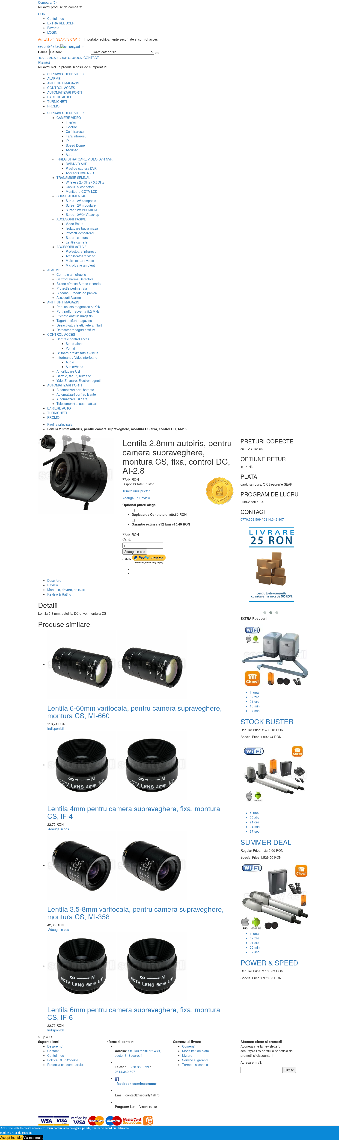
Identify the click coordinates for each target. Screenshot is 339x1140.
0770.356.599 (49, 57)
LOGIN (52, 32)
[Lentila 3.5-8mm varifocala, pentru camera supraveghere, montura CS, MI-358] (117, 865)
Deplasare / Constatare (159, 514)
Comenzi (188, 1046)
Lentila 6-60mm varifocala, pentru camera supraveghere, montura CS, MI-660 (134, 711)
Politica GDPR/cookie (62, 1060)
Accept (5, 1137)
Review (52, 585)
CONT (42, 14)
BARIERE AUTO (59, 97)
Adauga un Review (136, 498)
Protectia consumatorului (65, 1064)
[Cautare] (157, 53)
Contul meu (55, 18)
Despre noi (55, 1046)
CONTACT (91, 57)
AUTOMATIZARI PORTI (64, 92)
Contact (53, 1050)
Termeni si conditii (195, 1064)
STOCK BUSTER (267, 721)
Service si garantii (195, 1060)
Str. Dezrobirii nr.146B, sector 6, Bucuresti (138, 1053)
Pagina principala (59, 424)
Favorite (53, 27)
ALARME (53, 78)
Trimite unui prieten (136, 491)
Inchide (17, 1137)
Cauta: (43, 52)
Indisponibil (55, 728)
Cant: (126, 539)
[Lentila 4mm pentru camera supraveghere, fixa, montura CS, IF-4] (117, 764)
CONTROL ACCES (61, 87)
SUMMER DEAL (266, 842)
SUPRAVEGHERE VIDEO (65, 73)
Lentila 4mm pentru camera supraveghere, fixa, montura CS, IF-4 (133, 812)
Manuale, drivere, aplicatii (66, 589)
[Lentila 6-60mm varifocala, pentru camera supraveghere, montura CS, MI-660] (117, 664)
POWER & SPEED (269, 963)
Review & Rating (59, 594)
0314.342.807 (72, 57)
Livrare (187, 1055)
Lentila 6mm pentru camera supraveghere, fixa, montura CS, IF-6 (133, 1013)
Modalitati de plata (195, 1050)
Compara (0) (47, 2)
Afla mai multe (33, 1137)
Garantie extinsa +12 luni (161, 524)
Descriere (54, 580)
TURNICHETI (57, 101)
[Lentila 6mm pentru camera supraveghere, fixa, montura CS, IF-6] (117, 965)
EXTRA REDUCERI (61, 23)
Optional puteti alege (139, 504)
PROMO (53, 106)
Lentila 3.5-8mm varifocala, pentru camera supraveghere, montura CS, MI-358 (135, 912)
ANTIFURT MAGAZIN (63, 83)
